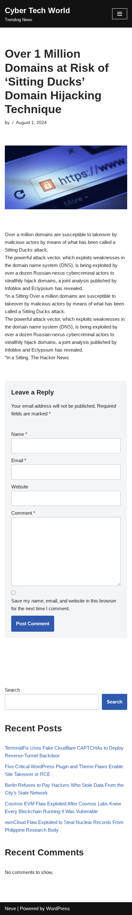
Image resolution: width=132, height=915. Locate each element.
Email (18, 460)
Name (19, 434)
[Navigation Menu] (119, 13)
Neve (10, 908)
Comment (23, 513)
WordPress (58, 908)
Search (12, 690)
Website (19, 486)
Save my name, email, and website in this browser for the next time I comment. (63, 604)
